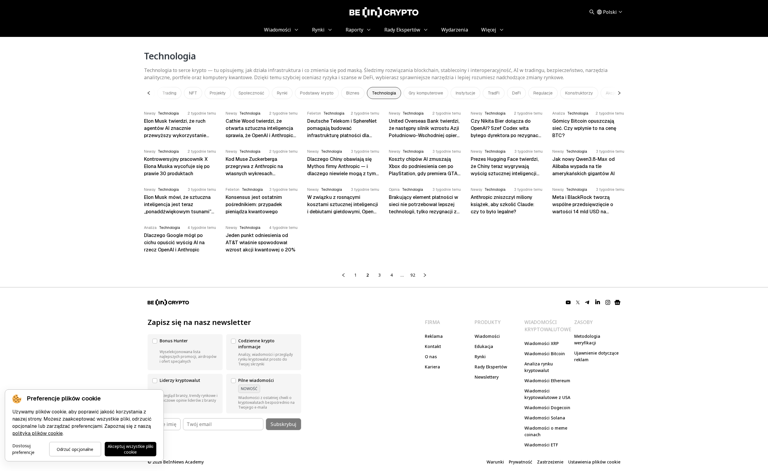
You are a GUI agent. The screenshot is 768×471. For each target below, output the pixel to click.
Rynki (480, 356)
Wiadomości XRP (541, 343)
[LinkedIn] (597, 302)
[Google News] (617, 302)
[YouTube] (568, 302)
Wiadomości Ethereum (547, 380)
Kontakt (433, 346)
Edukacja (484, 346)
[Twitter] (578, 302)
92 (412, 275)
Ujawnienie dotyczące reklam (596, 356)
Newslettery (487, 377)
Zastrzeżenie (550, 462)
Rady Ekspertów (491, 367)
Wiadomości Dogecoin (547, 407)
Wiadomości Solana (544, 418)
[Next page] (425, 275)
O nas (431, 356)
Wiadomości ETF (541, 445)
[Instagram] (608, 302)
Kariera (432, 367)
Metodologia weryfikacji (587, 339)
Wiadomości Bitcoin (544, 353)
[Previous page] (343, 275)
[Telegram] (587, 302)
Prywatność (520, 462)
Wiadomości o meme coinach (545, 431)
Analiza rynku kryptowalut (538, 367)
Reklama (434, 336)
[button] (185, 352)
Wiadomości (487, 336)
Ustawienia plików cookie (594, 462)
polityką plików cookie (37, 433)
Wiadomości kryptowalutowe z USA (547, 394)
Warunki (495, 462)
